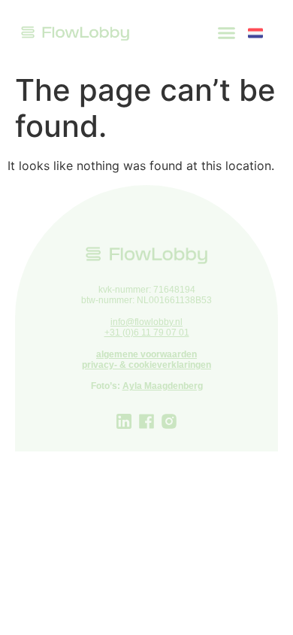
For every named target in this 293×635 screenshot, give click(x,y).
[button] (227, 33)
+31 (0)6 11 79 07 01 (146, 332)
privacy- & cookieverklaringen (146, 365)
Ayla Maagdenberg (162, 386)
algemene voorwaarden (146, 354)
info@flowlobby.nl (146, 322)
